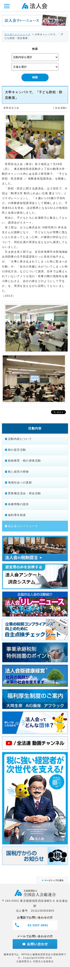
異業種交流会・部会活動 (24, 493)
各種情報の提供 (18, 504)
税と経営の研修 (18, 471)
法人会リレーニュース (17, 34)
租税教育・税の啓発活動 (24, 460)
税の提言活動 (17, 449)
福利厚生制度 (17, 515)
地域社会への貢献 (20, 482)
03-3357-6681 (38, 925)
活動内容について (20, 438)
